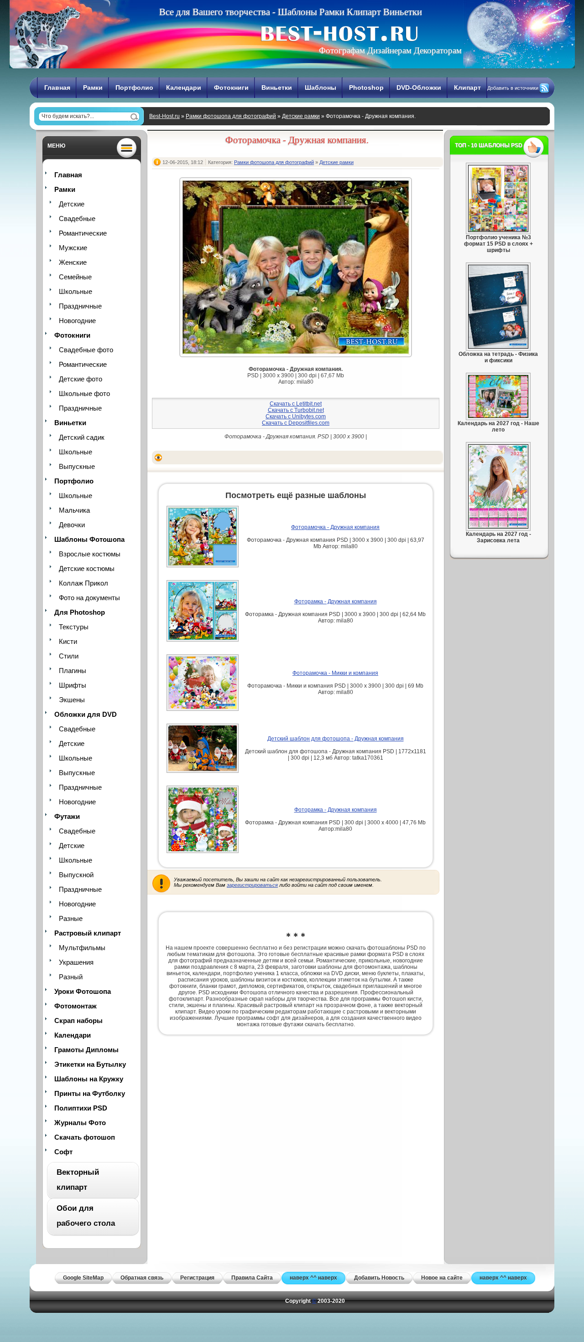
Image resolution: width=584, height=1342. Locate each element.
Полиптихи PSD (80, 1108)
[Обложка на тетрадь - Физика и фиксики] (498, 347)
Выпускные (77, 466)
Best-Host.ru (164, 116)
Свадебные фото (86, 350)
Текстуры (74, 627)
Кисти (68, 641)
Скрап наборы (78, 1020)
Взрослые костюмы (89, 554)
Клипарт (467, 87)
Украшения (76, 962)
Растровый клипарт (87, 933)
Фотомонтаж (75, 1006)
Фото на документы (89, 598)
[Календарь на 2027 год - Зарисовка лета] (498, 527)
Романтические (83, 233)
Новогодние (77, 320)
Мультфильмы (82, 947)
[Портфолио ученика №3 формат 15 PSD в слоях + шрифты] (498, 230)
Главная (57, 87)
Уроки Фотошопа (82, 991)
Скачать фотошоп (84, 1137)
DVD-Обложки (418, 87)
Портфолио (134, 87)
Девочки (72, 525)
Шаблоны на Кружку (88, 1079)
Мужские (73, 248)
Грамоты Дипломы (86, 1050)
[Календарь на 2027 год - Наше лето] (498, 416)
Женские (73, 262)
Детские (71, 204)
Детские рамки (301, 116)
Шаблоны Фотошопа (89, 539)
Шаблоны (320, 87)
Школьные (75, 291)
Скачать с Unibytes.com (296, 416)
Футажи (67, 816)
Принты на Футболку (89, 1093)
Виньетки (276, 87)
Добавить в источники (512, 88)
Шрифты (72, 685)
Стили (68, 656)
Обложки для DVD (85, 714)
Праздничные (80, 306)
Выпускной (76, 875)
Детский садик (81, 437)
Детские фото (80, 379)
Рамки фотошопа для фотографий (231, 116)
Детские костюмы (87, 568)
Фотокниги (231, 87)
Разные (71, 918)
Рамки (93, 87)
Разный (71, 977)
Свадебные (77, 218)
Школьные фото (84, 393)
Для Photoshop (79, 612)
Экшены (72, 700)
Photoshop (366, 87)
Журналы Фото (80, 1122)
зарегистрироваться (252, 885)
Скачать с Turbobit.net (296, 410)
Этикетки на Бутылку (90, 1064)
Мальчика (74, 510)
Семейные (75, 277)
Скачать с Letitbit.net (296, 404)
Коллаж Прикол (83, 583)
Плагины (72, 670)
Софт (63, 1152)
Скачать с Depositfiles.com (295, 423)
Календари (183, 87)
